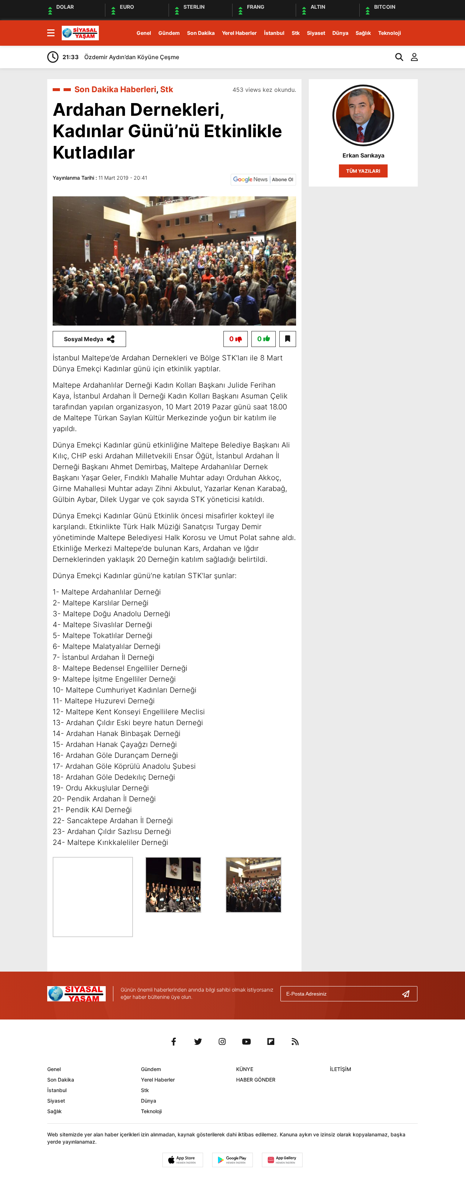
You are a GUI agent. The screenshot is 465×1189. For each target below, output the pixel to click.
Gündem (169, 33)
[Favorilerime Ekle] (287, 339)
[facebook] (173, 1041)
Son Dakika (201, 33)
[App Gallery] (282, 1160)
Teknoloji (389, 33)
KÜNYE (244, 1069)
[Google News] (263, 179)
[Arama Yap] (396, 57)
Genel (144, 33)
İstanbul (274, 33)
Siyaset (316, 33)
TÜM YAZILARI (363, 171)
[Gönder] (408, 993)
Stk (296, 33)
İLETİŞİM (340, 1069)
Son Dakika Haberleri (115, 89)
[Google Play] (232, 1160)
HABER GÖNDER (255, 1079)
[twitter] (198, 1041)
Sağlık (363, 33)
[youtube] (246, 1041)
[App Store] (182, 1160)
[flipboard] (271, 1041)
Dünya (340, 33)
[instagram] (222, 1041)
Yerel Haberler (239, 33)
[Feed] (295, 1041)
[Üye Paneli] (410, 57)
